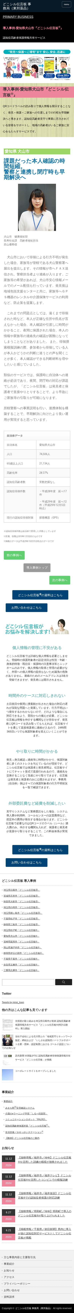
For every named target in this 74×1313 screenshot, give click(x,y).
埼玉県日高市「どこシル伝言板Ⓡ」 (22, 890)
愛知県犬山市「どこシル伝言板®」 (21, 936)
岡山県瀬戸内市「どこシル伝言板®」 (23, 947)
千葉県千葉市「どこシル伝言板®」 (21, 959)
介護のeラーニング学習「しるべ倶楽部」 (26, 1113)
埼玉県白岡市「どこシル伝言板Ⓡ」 (22, 907)
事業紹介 (8, 1101)
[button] (14, 555)
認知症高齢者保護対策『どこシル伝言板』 (27, 1126)
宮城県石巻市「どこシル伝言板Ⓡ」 (22, 896)
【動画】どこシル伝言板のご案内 (22, 1138)
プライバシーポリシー (17, 1283)
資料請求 (9, 1296)
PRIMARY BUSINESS (18, 16)
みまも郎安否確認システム (20, 1108)
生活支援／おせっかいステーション (24, 1132)
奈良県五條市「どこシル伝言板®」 (21, 964)
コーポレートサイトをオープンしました (35, 1071)
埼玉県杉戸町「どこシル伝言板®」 (21, 930)
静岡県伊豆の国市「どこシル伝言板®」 (24, 953)
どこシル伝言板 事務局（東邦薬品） (33, 1308)
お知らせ (9, 1270)
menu (66, 4)
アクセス (9, 1277)
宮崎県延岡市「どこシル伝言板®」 (21, 941)
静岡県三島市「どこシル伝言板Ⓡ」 (22, 924)
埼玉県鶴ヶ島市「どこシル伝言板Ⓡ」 (23, 913)
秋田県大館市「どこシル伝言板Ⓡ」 (22, 901)
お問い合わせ (12, 1290)
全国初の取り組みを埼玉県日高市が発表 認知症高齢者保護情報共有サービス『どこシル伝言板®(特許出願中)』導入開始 (42, 1025)
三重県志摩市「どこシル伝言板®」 (21, 970)
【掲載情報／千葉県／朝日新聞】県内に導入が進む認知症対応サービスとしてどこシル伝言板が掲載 (44, 1233)
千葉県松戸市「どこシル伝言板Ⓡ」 (22, 918)
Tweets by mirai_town (13, 1002)
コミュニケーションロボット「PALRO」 (26, 1119)
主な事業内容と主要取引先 (20, 1257)
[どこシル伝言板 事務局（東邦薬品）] (17, 6)
